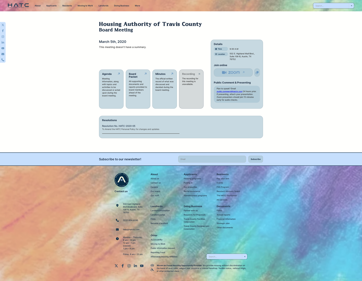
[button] (37, 5)
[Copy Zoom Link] (257, 72)
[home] (18, 5)
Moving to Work (85, 5)
